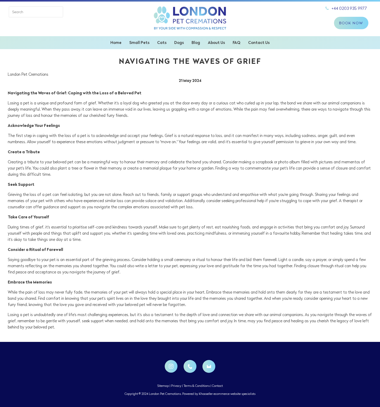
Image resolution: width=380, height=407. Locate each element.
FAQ (236, 42)
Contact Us (259, 42)
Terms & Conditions (197, 386)
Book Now (351, 23)
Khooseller (206, 394)
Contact (217, 386)
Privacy (176, 386)
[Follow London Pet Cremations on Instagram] (171, 366)
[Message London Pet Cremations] (208, 366)
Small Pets (139, 42)
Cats (161, 42)
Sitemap (163, 386)
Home (115, 42)
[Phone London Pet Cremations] (190, 366)
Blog (196, 42)
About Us (216, 42)
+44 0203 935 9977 (349, 8)
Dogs (179, 42)
